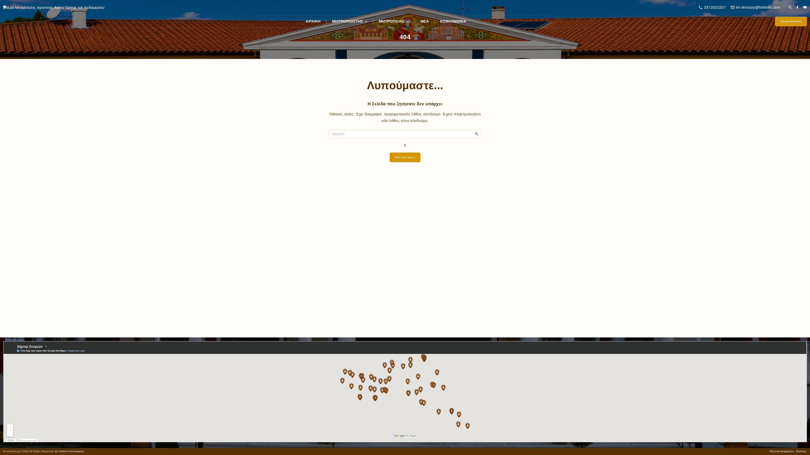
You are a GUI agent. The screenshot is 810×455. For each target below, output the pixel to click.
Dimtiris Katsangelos (71, 451)
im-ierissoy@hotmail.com (758, 7)
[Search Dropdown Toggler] (790, 7)
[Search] (476, 134)
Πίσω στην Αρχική (405, 157)
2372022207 (715, 7)
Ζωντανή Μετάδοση (790, 21)
